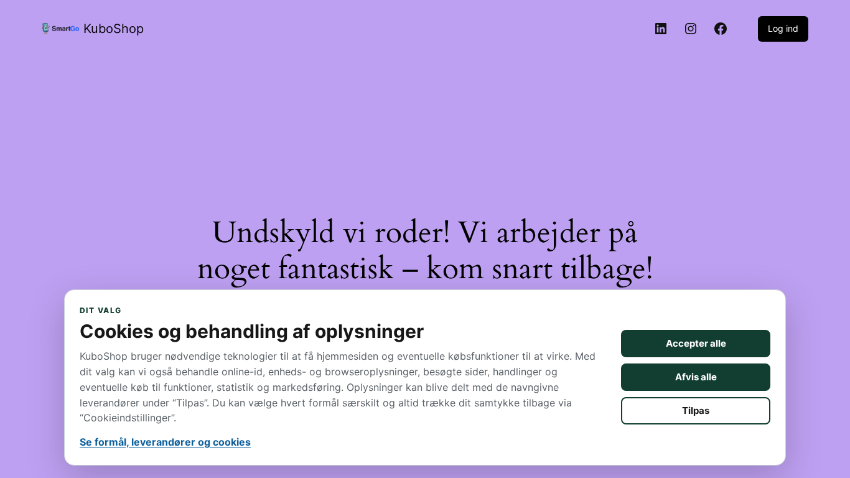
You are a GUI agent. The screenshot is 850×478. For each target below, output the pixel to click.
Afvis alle (696, 377)
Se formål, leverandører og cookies (165, 442)
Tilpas (695, 410)
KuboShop (113, 28)
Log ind (783, 28)
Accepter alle (696, 343)
